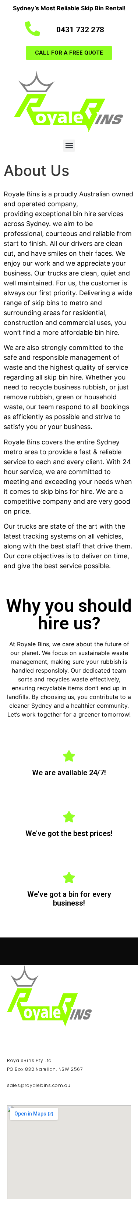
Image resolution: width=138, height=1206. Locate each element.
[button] (69, 146)
